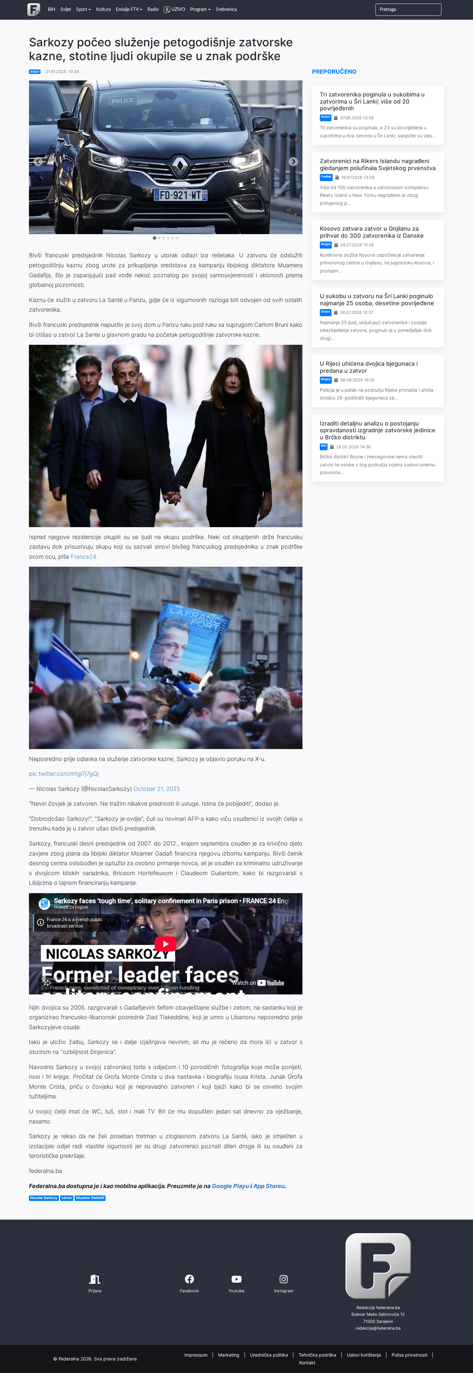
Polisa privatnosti (410, 1354)
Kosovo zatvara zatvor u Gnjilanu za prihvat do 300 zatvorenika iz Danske (372, 232)
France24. (84, 556)
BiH (323, 445)
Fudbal (326, 176)
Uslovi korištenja (364, 1354)
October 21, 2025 (157, 788)
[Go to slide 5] (172, 238)
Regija (325, 244)
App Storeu (269, 1186)
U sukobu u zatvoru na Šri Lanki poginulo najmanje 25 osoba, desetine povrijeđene (377, 300)
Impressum (196, 1354)
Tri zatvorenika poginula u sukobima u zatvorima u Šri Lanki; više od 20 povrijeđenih (372, 101)
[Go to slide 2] (159, 238)
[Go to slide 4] (168, 238)
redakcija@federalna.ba (378, 1328)
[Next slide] (293, 161)
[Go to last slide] (38, 161)
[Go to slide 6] (177, 238)
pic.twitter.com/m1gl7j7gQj (64, 773)
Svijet (34, 71)
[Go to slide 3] (163, 238)
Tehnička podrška (318, 1354)
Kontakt (307, 1362)
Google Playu (230, 1186)
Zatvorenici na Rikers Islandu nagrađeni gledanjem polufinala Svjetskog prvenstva (378, 164)
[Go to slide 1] (154, 238)
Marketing (229, 1354)
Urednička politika (269, 1354)
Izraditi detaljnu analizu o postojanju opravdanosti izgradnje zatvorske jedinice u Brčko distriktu (377, 430)
